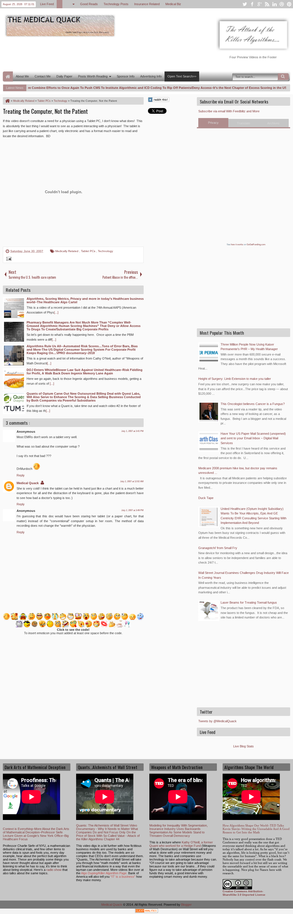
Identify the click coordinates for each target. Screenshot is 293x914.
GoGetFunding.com (256, 244)
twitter (244, 4)
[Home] (7, 101)
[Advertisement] (107, 54)
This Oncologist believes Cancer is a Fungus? (253, 404)
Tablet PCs (88, 251)
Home (8, 76)
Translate (243, 123)
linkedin (274, 4)
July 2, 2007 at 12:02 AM (132, 481)
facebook (252, 4)
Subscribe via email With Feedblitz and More (229, 111)
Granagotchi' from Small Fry (217, 548)
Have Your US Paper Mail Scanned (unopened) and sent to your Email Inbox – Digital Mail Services (253, 438)
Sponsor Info (125, 76)
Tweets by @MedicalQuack (217, 721)
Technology (105, 251)
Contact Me (43, 76)
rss (267, 4)
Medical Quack (28, 483)
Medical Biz (173, 4)
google (259, 4)
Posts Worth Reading (93, 76)
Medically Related (67, 251)
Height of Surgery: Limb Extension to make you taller (234, 378)
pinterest (289, 4)
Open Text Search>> (181, 76)
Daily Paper (64, 76)
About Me (22, 76)
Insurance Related (147, 4)
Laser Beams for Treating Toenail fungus (249, 602)
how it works (237, 244)
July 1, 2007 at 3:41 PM (132, 431)
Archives (273, 123)
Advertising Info (151, 76)
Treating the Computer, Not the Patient (45, 111)
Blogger (186, 904)
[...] (56, 312)
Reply (21, 475)
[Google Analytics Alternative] (146, 911)
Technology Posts (116, 4)
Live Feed (47, 4)
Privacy (213, 122)
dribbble (282, 4)
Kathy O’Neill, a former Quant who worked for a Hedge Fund (181, 844)
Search (283, 76)
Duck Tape (205, 498)
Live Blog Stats (243, 746)
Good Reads (89, 4)
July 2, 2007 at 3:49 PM (132, 510)
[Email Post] (8, 259)
